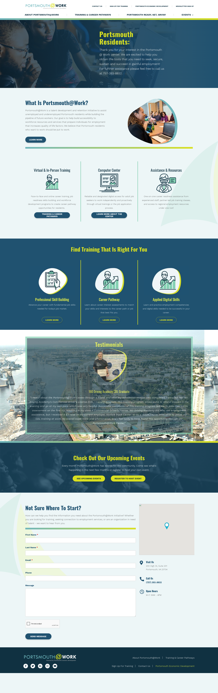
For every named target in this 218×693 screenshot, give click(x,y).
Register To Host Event (128, 478)
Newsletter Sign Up (185, 6)
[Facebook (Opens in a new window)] (26, 666)
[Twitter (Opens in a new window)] (32, 666)
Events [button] (187, 14)
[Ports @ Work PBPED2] (50, 657)
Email (29, 560)
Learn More (35, 139)
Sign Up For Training (119, 6)
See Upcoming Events (89, 478)
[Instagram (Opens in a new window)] (47, 666)
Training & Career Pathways (93, 14)
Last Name (31, 547)
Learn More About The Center (109, 215)
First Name (31, 535)
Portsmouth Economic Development (151, 6)
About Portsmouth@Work (42, 14)
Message (29, 585)
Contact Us (97, 6)
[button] (167, 525)
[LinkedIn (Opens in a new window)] (40, 666)
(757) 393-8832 (154, 582)
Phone (28, 573)
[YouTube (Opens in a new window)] (55, 666)
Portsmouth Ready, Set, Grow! (146, 14)
